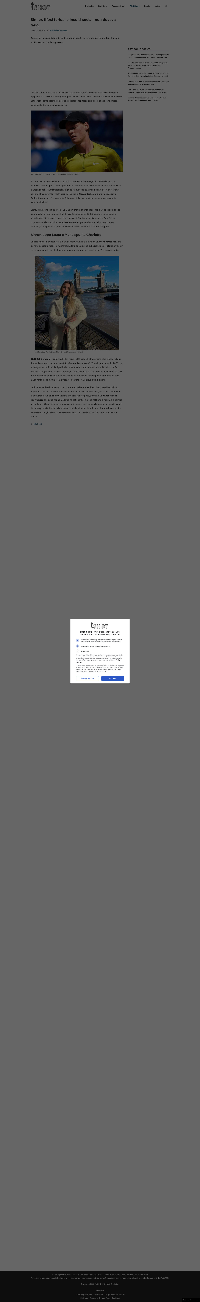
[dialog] (100, 651)
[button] (100, 651)
